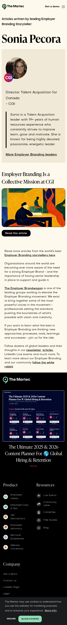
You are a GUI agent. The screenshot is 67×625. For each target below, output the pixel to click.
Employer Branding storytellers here (29, 255)
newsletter (33, 350)
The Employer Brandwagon (23, 288)
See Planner (33, 466)
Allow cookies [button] (30, 619)
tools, (42, 333)
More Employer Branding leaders (31, 154)
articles (47, 350)
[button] (63, 7)
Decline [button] (11, 619)
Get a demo (52, 7)
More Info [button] (51, 610)
